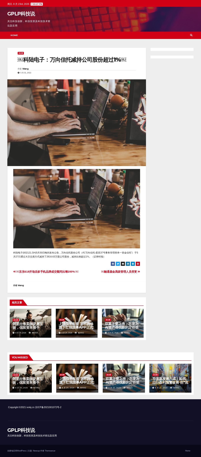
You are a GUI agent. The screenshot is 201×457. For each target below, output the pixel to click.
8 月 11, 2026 (161, 388)
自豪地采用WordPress (17, 451)
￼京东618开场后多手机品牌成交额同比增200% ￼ (47, 271)
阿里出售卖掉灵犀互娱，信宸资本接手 (28, 326)
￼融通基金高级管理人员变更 (119, 271)
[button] (191, 35)
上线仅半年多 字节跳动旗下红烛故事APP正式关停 (76, 327)
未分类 (21, 53)
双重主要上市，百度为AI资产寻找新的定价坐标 (122, 327)
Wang (25, 68)
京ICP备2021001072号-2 (48, 407)
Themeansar (50, 451)
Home (14, 35)
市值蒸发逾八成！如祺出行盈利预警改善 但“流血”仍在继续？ (170, 382)
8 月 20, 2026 (21, 388)
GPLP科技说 (21, 14)
